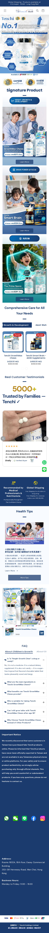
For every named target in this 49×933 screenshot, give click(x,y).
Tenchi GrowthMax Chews (13, 357)
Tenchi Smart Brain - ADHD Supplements (36, 357)
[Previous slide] (22, 368)
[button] (5, 10)
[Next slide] (26, 368)
